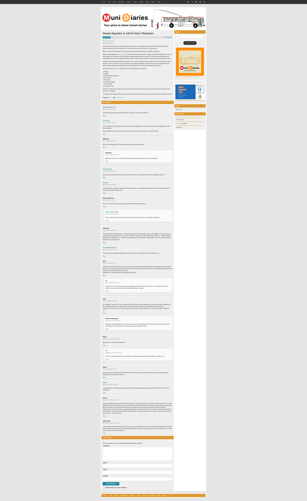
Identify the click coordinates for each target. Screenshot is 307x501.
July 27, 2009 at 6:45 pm (109, 109)
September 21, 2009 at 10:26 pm (111, 338)
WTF (109, 2)
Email (105, 469)
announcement (120, 97)
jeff (106, 280)
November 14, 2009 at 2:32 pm (110, 399)
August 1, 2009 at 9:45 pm (112, 214)
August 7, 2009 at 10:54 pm (110, 230)
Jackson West (107, 169)
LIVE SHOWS (121, 2)
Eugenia (105, 182)
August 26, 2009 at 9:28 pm (110, 263)
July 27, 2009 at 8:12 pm (109, 141)
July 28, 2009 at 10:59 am (109, 184)
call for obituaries (123, 54)
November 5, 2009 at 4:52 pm (112, 320)
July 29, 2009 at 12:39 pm (109, 200)
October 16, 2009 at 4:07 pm (110, 369)
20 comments (168, 37)
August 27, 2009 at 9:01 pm (112, 154)
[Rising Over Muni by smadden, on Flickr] (108, 41)
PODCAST (129, 2)
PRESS (153, 2)
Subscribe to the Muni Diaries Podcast (187, 77)
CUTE (114, 2)
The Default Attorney (110, 247)
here (153, 286)
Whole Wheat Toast (109, 107)
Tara (112, 37)
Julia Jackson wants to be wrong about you (190, 117)
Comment (106, 446)
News (110, 97)
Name (105, 462)
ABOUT (159, 2)
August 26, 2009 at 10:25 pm (110, 301)
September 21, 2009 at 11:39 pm (113, 352)
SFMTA (117, 68)
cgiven (105, 382)
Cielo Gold (106, 120)
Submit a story (190, 43)
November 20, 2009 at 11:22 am (111, 423)
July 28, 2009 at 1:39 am (109, 171)
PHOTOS (141, 2)
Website (105, 476)
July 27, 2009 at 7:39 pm (109, 122)
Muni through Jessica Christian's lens (188, 125)
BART (135, 2)
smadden (112, 43)
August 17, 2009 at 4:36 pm (110, 249)
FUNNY (103, 2)
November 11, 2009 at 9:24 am (110, 384)
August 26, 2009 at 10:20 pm (112, 282)
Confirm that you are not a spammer (116, 487)
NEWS (147, 2)
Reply (104, 115)
